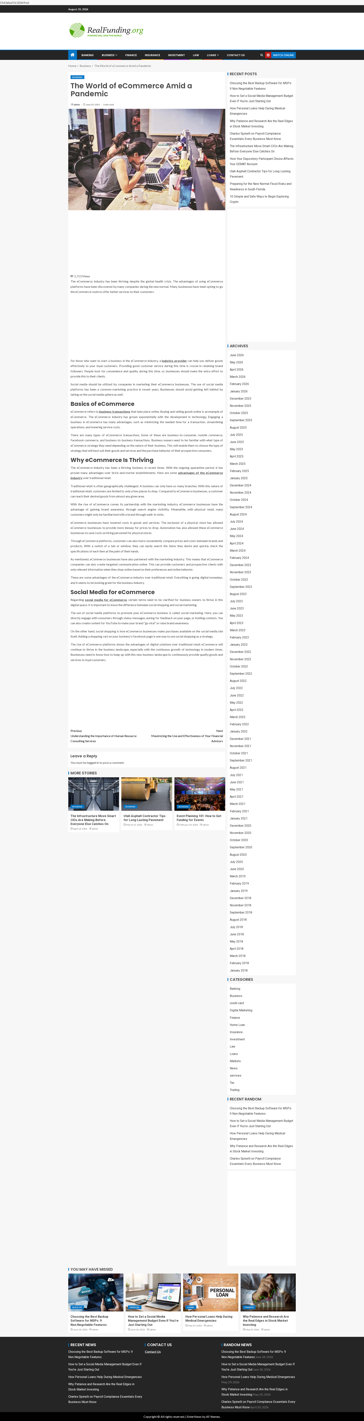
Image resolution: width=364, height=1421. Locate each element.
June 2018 (237, 934)
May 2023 (236, 615)
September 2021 (241, 760)
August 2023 (238, 594)
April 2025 (236, 456)
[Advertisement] (146, 241)
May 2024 (236, 536)
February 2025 (239, 471)
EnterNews (194, 1416)
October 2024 (239, 500)
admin (77, 104)
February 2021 (239, 811)
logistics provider (174, 360)
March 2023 (238, 630)
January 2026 (239, 391)
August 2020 (238, 854)
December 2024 (240, 485)
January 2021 (239, 818)
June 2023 (237, 608)
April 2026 (236, 369)
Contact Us (236, 55)
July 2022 (236, 688)
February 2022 (239, 724)
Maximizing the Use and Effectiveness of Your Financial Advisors (187, 736)
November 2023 (240, 572)
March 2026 (238, 377)
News (234, 1068)
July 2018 (236, 927)
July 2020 (236, 862)
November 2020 (240, 833)
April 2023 (236, 623)
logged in (93, 762)
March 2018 (238, 956)
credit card (237, 1003)
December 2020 (240, 825)
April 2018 (236, 948)
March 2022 (238, 717)
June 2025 (237, 442)
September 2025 (241, 420)
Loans (211, 55)
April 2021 (236, 796)
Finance (131, 55)
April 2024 (236, 543)
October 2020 (239, 840)
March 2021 (238, 804)
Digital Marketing (241, 1010)
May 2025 (236, 449)
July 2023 (236, 601)
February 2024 (239, 558)
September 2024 (241, 507)
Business (108, 55)
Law (196, 55)
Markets (235, 1061)
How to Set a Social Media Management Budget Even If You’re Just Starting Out (153, 1321)
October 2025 (239, 413)
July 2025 (236, 435)
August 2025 (238, 427)
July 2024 (236, 521)
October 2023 (239, 579)
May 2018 (236, 941)
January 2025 (239, 478)
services (235, 1075)
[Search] (261, 55)
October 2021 (239, 753)
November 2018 (240, 905)
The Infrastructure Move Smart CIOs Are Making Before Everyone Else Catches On (93, 820)
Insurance (152, 55)
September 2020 (241, 847)
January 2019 (239, 891)
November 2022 (240, 659)
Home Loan (237, 1025)
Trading (234, 1090)
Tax (232, 1083)
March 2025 (238, 464)
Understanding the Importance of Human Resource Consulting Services (103, 736)
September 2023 (241, 587)
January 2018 (239, 970)
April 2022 (236, 710)
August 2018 (238, 919)
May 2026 (236, 362)
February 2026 (239, 384)
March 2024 (238, 550)
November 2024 (240, 492)
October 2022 (239, 666)
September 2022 (241, 673)
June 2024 (237, 529)
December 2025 (240, 398)
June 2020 (237, 869)
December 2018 (240, 898)
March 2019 (238, 876)
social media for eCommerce (106, 599)
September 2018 (241, 912)
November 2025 (240, 406)
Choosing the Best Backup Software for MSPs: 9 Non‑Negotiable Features (89, 1321)
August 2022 (238, 681)
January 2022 (239, 731)
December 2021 (240, 739)
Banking (88, 55)
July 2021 (236, 775)
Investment (176, 55)
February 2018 (239, 963)
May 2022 (236, 702)
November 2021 (240, 746)
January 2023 (239, 644)
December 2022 (240, 652)
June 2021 (237, 782)
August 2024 (238, 514)
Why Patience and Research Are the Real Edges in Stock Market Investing (266, 1321)
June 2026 (237, 355)
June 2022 (237, 695)
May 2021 (236, 789)
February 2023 (239, 637)
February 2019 (239, 883)
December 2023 (240, 565)
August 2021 (238, 767)
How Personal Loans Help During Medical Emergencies (105, 1377)
